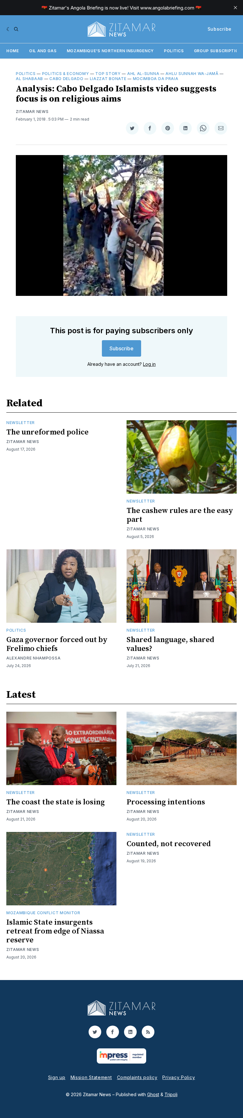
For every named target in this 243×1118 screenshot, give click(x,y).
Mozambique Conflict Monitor (43, 912)
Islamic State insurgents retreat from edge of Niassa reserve (55, 931)
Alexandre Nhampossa (33, 658)
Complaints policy (137, 1077)
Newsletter (20, 422)
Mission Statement (91, 1077)
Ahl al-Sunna (143, 73)
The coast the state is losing (55, 802)
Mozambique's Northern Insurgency (110, 50)
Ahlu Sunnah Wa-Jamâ (191, 73)
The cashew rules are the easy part (180, 515)
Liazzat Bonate (108, 78)
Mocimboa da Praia (155, 78)
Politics (174, 50)
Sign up (56, 1077)
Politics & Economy (65, 73)
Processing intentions (166, 802)
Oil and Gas (43, 50)
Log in (149, 364)
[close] (235, 8)
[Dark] (8, 29)
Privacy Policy (178, 1077)
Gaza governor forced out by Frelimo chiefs (57, 644)
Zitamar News (32, 111)
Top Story (108, 73)
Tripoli (171, 1094)
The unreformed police (47, 432)
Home (12, 50)
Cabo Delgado (66, 78)
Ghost (153, 1094)
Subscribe (220, 29)
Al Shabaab (29, 78)
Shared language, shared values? (170, 644)
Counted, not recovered (169, 844)
